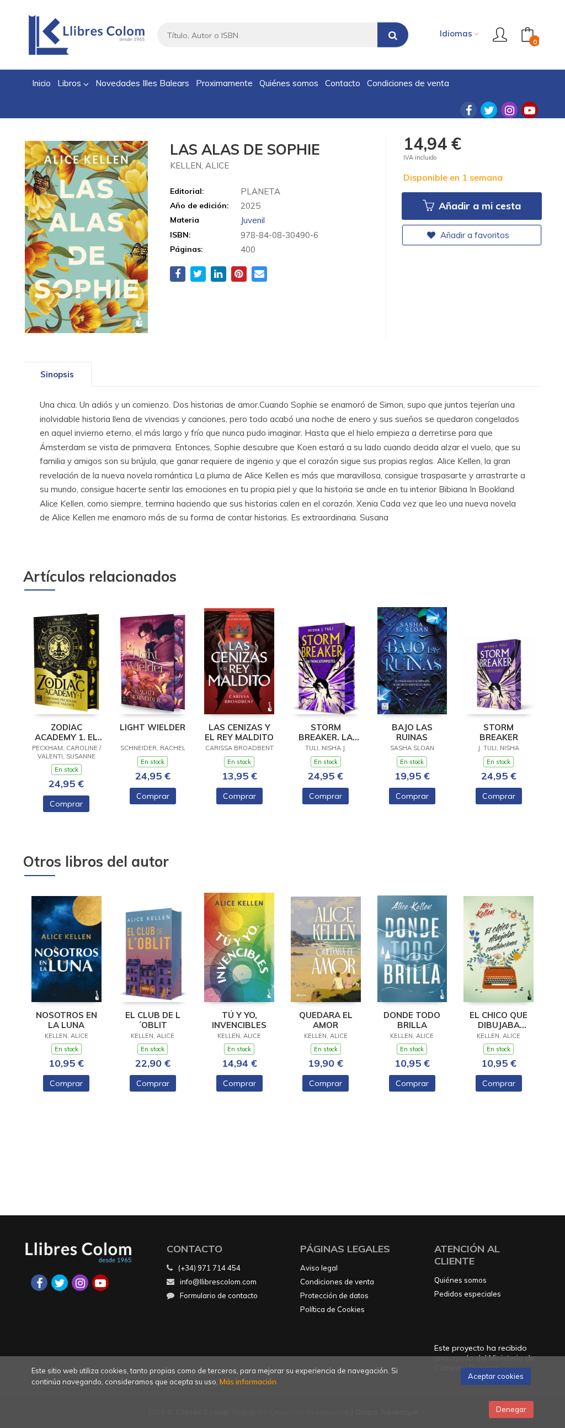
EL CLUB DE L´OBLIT (152, 1020)
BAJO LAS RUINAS (412, 732)
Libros (70, 83)
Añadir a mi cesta (478, 205)
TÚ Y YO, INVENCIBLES (239, 1020)
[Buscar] (392, 35)
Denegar (511, 1409)
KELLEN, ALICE (199, 165)
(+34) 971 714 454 (209, 1267)
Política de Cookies (332, 1309)
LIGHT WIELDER (152, 728)
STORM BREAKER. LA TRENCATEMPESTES (326, 732)
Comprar (66, 804)
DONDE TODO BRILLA (411, 1020)
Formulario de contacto (219, 1295)
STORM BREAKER (498, 732)
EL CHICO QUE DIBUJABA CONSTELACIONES (498, 1020)
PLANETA (260, 191)
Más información (248, 1381)
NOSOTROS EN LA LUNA (66, 1020)
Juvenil (253, 220)
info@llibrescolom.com (218, 1281)
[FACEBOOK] (468, 110)
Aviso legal (319, 1267)
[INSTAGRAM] (509, 110)
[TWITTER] (489, 110)
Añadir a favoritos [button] (473, 235)
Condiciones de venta (337, 1281)
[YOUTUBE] (529, 110)
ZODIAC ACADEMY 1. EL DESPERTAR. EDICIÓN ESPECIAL (66, 732)
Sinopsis (57, 374)
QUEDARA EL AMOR (326, 1020)
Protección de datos (334, 1295)
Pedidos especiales (467, 1293)
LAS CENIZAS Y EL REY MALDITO (239, 732)
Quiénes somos (460, 1280)
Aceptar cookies (496, 1376)
